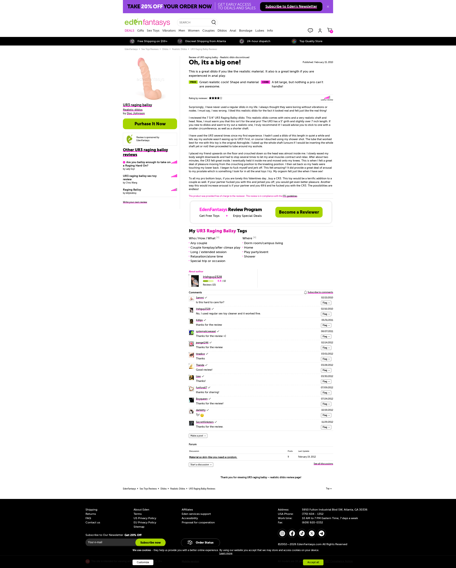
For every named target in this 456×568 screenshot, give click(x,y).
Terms (138, 514)
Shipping (91, 509)
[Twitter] (311, 533)
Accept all (313, 562)
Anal (233, 30)
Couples (208, 30)
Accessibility (190, 518)
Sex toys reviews (150, 49)
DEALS (129, 30)
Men (181, 30)
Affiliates (187, 509)
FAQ (88, 518)
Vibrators (169, 30)
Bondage (245, 30)
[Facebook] (292, 533)
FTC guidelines (290, 196)
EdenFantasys (131, 49)
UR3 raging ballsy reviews (204, 49)
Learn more (225, 553)
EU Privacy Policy (145, 522)
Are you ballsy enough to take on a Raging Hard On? (147, 164)
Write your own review (135, 202)
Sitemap (139, 526)
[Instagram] (282, 533)
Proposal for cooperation (198, 522)
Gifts (140, 30)
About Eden (141, 509)
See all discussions (323, 463)
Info (270, 30)
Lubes (259, 30)
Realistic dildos (179, 49)
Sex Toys (153, 30)
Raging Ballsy (132, 189)
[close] (328, 6)
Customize (143, 562)
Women (194, 30)
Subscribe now (150, 542)
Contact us (93, 522)
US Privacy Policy (145, 518)
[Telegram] (321, 533)
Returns (91, 514)
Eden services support (196, 514)
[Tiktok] (301, 533)
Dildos (222, 30)
